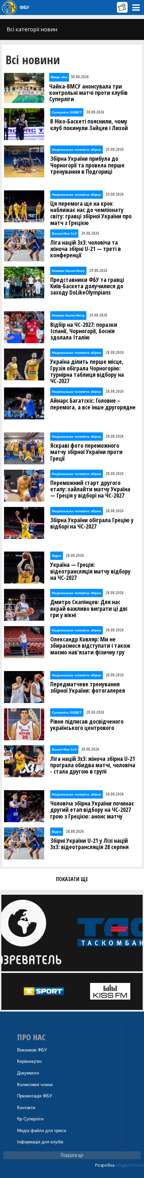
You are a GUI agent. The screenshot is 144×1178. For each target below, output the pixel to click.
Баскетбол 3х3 (64, 233)
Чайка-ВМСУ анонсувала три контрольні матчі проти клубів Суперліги (88, 93)
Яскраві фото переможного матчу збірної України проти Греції (86, 452)
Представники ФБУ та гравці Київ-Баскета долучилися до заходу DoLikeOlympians (87, 286)
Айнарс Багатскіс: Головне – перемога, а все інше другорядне (93, 403)
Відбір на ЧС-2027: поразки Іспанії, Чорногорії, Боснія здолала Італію (83, 331)
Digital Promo (131, 1165)
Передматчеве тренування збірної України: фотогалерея (87, 687)
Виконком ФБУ (32, 1050)
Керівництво (29, 1061)
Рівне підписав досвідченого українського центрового (87, 724)
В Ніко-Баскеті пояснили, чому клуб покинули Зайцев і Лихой (89, 124)
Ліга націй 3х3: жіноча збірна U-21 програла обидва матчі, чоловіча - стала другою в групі (92, 765)
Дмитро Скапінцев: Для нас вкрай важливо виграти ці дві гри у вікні (88, 608)
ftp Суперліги (30, 1118)
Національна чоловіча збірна (76, 149)
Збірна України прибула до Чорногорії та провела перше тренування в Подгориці (87, 165)
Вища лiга (59, 77)
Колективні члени (35, 1084)
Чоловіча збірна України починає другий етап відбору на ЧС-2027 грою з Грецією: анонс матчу (92, 810)
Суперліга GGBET (67, 112)
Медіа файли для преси (41, 1130)
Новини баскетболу (68, 271)
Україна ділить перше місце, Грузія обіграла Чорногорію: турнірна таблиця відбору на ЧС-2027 (87, 371)
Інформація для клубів (40, 1141)
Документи (28, 1072)
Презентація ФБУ (34, 1095)
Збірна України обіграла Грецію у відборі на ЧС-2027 (92, 523)
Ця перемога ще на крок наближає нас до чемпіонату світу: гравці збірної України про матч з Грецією (91, 213)
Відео (56, 556)
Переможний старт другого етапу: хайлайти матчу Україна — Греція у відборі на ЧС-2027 (90, 489)
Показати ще (72, 1155)
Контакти (26, 1107)
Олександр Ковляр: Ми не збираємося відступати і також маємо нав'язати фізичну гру (90, 645)
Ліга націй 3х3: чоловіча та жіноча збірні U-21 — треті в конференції (85, 249)
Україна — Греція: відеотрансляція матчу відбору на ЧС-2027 (90, 571)
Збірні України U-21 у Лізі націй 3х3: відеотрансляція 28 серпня (89, 843)
